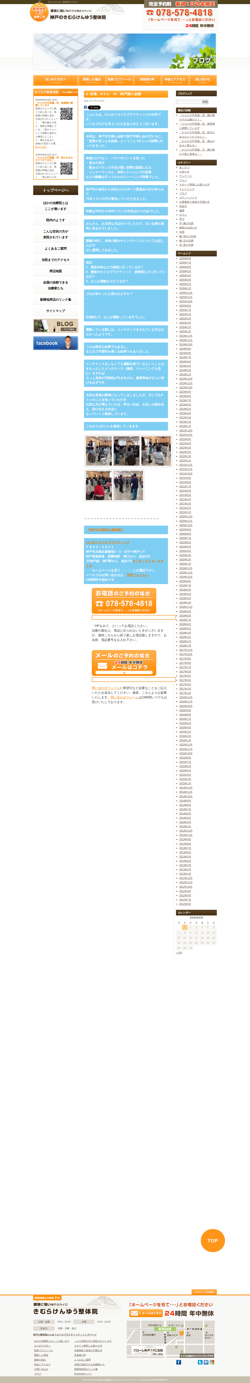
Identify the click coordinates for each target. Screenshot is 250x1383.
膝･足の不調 (186, 240)
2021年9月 (185, 478)
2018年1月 (185, 645)
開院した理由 (92, 80)
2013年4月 (185, 861)
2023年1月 (185, 426)
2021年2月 (185, 508)
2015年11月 (186, 749)
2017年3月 (185, 684)
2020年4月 (185, 551)
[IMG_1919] (156, 466)
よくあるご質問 (56, 248)
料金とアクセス (175, 80)
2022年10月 (186, 434)
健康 (181, 210)
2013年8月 (185, 843)
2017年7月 (185, 667)
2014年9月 (185, 800)
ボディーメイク (188, 197)
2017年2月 (185, 688)
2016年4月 (185, 727)
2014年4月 (185, 822)
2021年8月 (185, 482)
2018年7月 (185, 620)
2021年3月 (185, 503)
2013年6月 (185, 852)
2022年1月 (185, 460)
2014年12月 (186, 787)
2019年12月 (186, 568)
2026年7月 (185, 262)
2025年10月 (186, 301)
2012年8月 (185, 895)
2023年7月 (185, 400)
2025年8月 (185, 305)
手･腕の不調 (186, 223)
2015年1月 (185, 783)
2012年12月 (186, 878)
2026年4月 (185, 275)
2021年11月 (186, 469)
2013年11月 (186, 835)
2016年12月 (186, 697)
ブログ (55, 326)
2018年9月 (185, 611)
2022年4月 (185, 447)
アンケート (185, 176)
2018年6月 (185, 624)
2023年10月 (186, 387)
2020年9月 (185, 529)
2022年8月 (185, 443)
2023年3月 (185, 417)
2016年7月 (185, 719)
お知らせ (184, 171)
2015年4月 (185, 774)
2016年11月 (186, 701)
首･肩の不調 (186, 245)
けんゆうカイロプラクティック (108, 542)
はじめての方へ (55, 80)
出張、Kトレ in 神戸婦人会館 (115, 94)
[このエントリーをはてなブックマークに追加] (206, 1363)
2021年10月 (186, 473)
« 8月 (179, 952)
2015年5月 (185, 770)
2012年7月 (185, 899)
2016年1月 (185, 740)
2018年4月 (185, 632)
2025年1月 (185, 331)
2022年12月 (186, 430)
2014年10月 (186, 796)
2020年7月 (185, 538)
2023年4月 (185, 413)
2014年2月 (185, 826)
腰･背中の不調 (187, 236)
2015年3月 (185, 779)
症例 (181, 231)
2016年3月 (185, 731)
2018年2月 (185, 641)
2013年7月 (185, 848)
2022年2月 (185, 456)
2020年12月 (186, 516)
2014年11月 (186, 792)
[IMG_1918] (128, 466)
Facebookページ (83, 1373)
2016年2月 (185, 736)
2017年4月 (185, 680)
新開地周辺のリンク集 (55, 299)
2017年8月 (185, 663)
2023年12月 (186, 378)
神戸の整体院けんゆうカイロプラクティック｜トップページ (64, 1334)
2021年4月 (185, 499)
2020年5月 (185, 546)
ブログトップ (185, 93)
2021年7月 (185, 486)
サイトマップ (55, 310)
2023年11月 (186, 383)
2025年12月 (186, 292)
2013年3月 (185, 865)
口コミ (183, 214)
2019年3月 (185, 602)
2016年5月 (185, 723)
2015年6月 (185, 766)
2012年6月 (185, 904)
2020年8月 (185, 533)
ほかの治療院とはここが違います (55, 205)
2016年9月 (185, 710)
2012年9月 (185, 891)
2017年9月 (185, 658)
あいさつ (184, 167)
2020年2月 (185, 559)
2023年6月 (185, 404)
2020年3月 (185, 555)
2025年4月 (185, 318)
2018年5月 (185, 628)
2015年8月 (185, 757)
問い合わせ (203, 80)
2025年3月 (185, 322)
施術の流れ (40, 1359)
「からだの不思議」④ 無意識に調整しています (54, 104)
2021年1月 (185, 512)
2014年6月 (185, 813)
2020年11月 (186, 521)
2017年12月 (186, 650)
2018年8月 (185, 615)
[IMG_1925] (128, 501)
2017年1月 (185, 693)
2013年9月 (185, 839)
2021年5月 (185, 495)
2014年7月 (185, 809)
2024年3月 (185, 370)
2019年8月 (185, 581)
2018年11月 (186, 606)
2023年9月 (185, 391)
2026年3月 (185, 279)
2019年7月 (185, 585)
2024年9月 (185, 348)
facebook (55, 342)
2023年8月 (185, 396)
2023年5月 (185, 409)
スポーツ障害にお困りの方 (194, 184)
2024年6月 (185, 361)
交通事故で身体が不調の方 (194, 201)
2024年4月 (185, 366)
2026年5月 (185, 271)
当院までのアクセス (56, 259)
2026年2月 (185, 284)
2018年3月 (185, 637)
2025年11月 (186, 297)
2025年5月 (185, 314)
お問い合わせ (41, 1369)
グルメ (183, 180)
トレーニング (187, 189)
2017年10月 (186, 654)
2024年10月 (186, 344)
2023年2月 (185, 421)
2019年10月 (186, 576)
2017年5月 (185, 675)
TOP (213, 1240)
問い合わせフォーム (106, 688)
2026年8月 (185, 258)
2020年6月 (185, 542)
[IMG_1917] (100, 466)
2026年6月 (185, 267)
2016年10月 (186, 706)
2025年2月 (185, 327)
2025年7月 (185, 310)
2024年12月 (186, 335)
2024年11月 (186, 340)
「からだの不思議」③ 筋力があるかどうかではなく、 (54, 158)
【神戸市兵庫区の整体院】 (105, 529)
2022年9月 (185, 439)
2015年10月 (186, 753)
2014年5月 (185, 817)
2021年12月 (186, 464)
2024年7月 (185, 357)
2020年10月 (186, 525)
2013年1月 (185, 873)
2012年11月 (186, 882)
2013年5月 (185, 856)
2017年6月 (185, 671)
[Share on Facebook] (85, 107)
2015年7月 (185, 762)
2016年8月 (185, 714)
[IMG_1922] (100, 501)
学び (181, 219)
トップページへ (56, 190)
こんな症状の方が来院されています (55, 234)
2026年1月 (185, 288)
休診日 (183, 206)
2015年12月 (186, 744)
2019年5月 (185, 594)
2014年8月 (185, 805)
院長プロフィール (120, 80)
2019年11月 (186, 572)
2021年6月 (185, 490)
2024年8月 (185, 353)
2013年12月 (186, 830)
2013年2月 (185, 869)
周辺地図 (55, 271)
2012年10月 (186, 886)
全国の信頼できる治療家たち (55, 285)
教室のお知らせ (188, 227)
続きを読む (41, 147)
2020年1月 (185, 563)
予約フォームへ (137, 575)
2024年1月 (185, 374)
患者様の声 (147, 80)
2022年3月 (185, 452)
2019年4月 (185, 598)
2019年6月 (185, 589)
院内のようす (55, 220)
